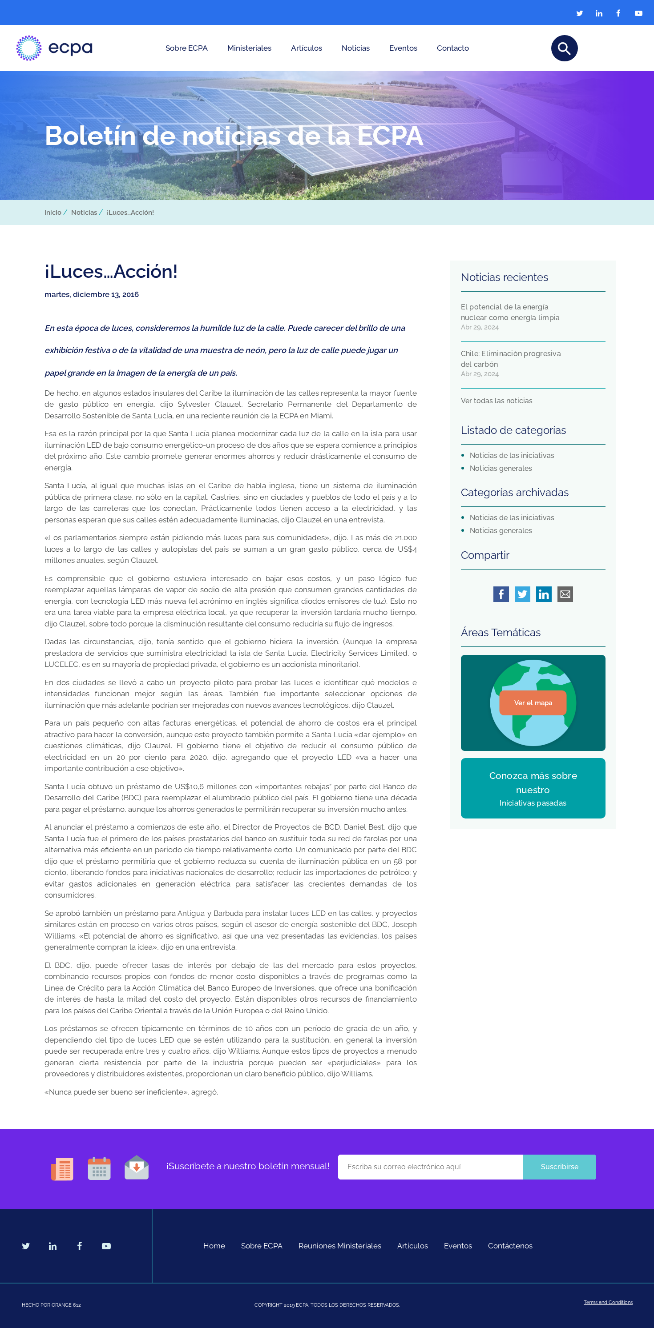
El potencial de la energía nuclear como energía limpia (510, 312)
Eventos (403, 48)
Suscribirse (559, 1167)
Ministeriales (249, 48)
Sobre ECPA (187, 48)
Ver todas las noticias (497, 401)
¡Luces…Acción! (130, 213)
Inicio (52, 213)
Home (214, 1245)
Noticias (356, 48)
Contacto (453, 48)
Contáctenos (510, 1245)
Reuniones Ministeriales (340, 1245)
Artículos (306, 48)
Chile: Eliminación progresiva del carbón (511, 359)
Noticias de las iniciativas (512, 455)
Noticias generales (501, 468)
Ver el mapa (533, 703)
